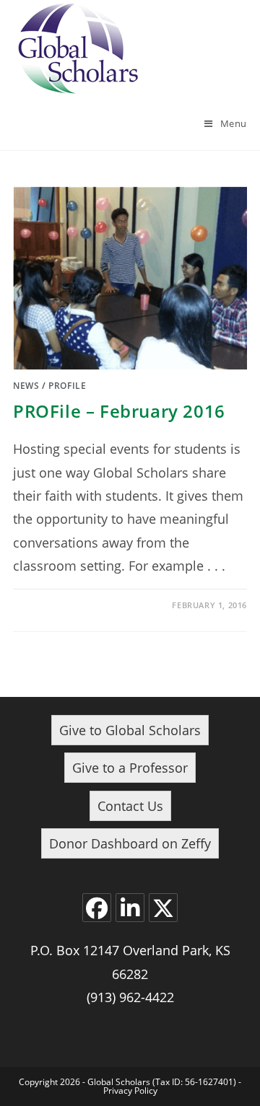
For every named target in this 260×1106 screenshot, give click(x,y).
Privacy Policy (130, 1090)
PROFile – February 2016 (119, 411)
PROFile (67, 385)
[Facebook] (96, 907)
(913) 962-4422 (130, 997)
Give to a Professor (130, 767)
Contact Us (130, 806)
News (26, 385)
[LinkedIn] (130, 907)
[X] (163, 907)
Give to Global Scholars (130, 730)
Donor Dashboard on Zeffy (130, 843)
